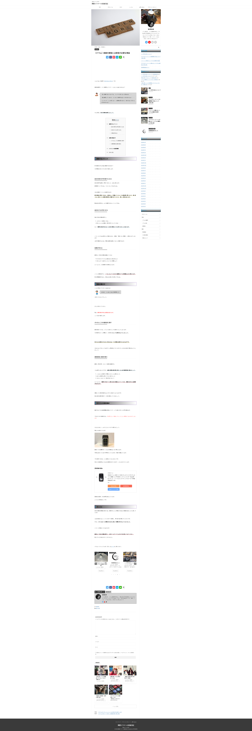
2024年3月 (143, 152)
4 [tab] (117, 574)
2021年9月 (143, 191)
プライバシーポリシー (152, 7)
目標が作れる (113, 133)
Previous (96, 564)
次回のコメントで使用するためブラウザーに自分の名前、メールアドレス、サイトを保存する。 (114, 653)
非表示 (117, 119)
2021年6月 (143, 198)
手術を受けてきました (145, 77)
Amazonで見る (113, 486)
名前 (96, 636)
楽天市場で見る (126, 486)
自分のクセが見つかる (115, 130)
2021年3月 (143, 206)
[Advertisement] (115, 69)
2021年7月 (143, 196)
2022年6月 (143, 173)
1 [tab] (111, 574)
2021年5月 (143, 201)
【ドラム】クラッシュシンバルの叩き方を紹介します (110, 712)
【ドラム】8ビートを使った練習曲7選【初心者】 (109, 713)
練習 (97, 608)
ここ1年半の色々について (146, 54)
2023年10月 (143, 155)
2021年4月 (143, 203)
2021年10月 (143, 188)
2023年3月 (143, 157)
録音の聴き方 (112, 138)
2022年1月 (143, 183)
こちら (112, 546)
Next (135, 564)
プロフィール (110, 7)
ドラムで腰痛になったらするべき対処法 (149, 79)
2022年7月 (143, 170)
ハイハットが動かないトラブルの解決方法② (150, 60)
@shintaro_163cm (108, 81)
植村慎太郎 (155, 74)
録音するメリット (113, 124)
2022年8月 (143, 167)
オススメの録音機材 (113, 148)
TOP (100, 7)
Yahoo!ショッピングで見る (114, 489)
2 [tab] (113, 574)
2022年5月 (143, 175)
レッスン (131, 7)
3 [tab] (115, 574)
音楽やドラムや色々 (126, 727)
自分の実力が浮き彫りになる (117, 126)
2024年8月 (143, 147)
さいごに (111, 152)
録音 (99, 608)
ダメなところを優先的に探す (117, 140)
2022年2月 (143, 180)
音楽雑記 (97, 606)
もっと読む (116, 706)
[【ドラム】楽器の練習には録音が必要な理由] (117, 57)
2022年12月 (143, 162)
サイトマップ (118, 721)
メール (97, 641)
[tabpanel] (101, 562)
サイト (96, 647)
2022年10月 (143, 165)
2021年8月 (143, 193)
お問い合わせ (141, 7)
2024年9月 (143, 144)
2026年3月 (143, 142)
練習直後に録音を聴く (115, 143)
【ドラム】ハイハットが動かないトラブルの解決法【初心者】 (130, 564)
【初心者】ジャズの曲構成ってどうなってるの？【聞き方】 (101, 678)
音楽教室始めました (145, 67)
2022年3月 (143, 178)
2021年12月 (143, 185)
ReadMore (101, 570)
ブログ (120, 7)
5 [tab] (119, 574)
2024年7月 (143, 150)
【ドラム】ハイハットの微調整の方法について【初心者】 (150, 57)
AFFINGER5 (135, 729)
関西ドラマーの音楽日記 (100, 4)
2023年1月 (143, 160)
